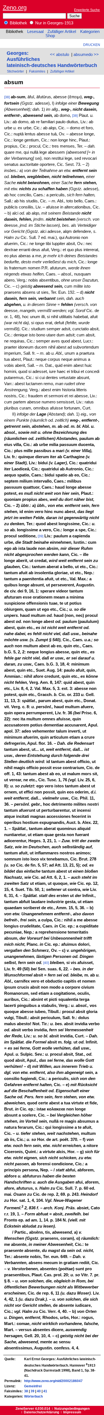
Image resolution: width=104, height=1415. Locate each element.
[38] (7, 97)
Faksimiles (37, 71)
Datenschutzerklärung (41, 1412)
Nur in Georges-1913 (53, 23)
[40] (46, 963)
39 (32, 1391)
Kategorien (90, 31)
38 (26, 1391)
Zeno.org (15, 7)
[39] (40, 536)
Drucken (91, 45)
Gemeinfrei (33, 1386)
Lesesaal (35, 31)
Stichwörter (15, 71)
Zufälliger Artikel (61, 31)
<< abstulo (59, 54)
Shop (50, 35)
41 (45, 1391)
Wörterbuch (33, 1396)
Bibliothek (18, 23)
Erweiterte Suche (87, 10)
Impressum (72, 1412)
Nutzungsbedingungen (72, 1408)
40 (39, 1391)
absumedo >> (86, 54)
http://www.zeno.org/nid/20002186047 (53, 1381)
